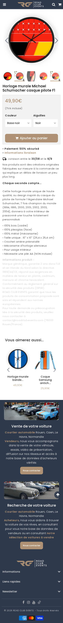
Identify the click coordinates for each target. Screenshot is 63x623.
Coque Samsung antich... (45, 380)
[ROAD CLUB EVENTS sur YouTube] (34, 602)
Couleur (11, 115)
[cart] (60, 5)
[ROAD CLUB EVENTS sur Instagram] (28, 602)
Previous (7, 40)
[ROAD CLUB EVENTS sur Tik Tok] (39, 603)
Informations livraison (20, 153)
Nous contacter (31, 470)
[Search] (54, 5)
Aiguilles (39, 115)
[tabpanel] (8, 76)
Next (56, 40)
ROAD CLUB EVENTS (23, 610)
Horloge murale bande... (17, 378)
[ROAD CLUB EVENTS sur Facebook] (23, 602)
